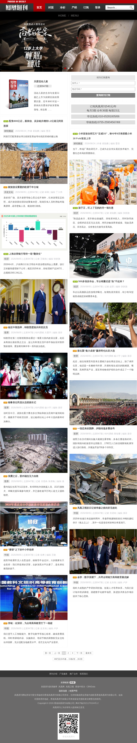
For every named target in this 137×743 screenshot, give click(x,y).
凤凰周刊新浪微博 (49, 686)
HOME (62, 15)
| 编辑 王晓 (50, 555)
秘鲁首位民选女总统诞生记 (22, 402)
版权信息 (63, 691)
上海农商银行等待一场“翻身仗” (25, 253)
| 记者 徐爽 (39, 555)
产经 (74, 7)
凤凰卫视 (70, 686)
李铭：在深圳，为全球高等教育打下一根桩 (30, 623)
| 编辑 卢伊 (122, 582)
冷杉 (62, 7)
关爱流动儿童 (41, 81)
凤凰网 (61, 686)
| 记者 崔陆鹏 (110, 213)
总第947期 (42, 86)
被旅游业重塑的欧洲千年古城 (23, 187)
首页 (39, 7)
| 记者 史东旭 (110, 582)
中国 (76, 513)
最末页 (89, 653)
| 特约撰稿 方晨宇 (43, 332)
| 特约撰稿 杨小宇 (112, 356)
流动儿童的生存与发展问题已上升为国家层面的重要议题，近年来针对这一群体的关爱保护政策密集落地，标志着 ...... (46, 101)
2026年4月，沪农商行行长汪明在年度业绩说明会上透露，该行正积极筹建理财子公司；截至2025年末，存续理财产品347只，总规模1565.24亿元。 (34, 268)
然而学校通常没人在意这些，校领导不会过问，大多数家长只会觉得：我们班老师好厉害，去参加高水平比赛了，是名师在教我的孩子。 (34, 564)
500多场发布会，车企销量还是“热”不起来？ (101, 281)
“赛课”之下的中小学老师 (21, 549)
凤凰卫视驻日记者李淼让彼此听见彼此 (97, 507)
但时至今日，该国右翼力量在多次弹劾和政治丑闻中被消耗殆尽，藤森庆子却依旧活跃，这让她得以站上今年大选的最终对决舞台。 (34, 417)
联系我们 (84, 674)
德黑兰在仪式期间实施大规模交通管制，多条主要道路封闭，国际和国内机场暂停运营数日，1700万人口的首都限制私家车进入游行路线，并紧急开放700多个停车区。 (103, 443)
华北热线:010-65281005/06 (103, 116)
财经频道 (8, 131)
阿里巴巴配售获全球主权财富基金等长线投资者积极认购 (31, 136)
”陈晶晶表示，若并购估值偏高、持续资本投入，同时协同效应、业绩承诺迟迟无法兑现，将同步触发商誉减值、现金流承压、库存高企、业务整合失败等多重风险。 (103, 222)
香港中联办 (80, 686)
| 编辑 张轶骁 (123, 213)
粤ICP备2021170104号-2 (87, 703)
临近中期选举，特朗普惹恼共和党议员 (28, 327)
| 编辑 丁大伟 (56, 192)
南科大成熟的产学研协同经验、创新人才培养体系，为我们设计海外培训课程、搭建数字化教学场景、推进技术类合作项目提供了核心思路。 (103, 592)
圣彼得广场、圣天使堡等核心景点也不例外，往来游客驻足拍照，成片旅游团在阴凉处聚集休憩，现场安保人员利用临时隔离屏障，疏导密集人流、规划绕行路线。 (34, 201)
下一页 (79, 653)
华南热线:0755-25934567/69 (103, 122)
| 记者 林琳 (44, 192)
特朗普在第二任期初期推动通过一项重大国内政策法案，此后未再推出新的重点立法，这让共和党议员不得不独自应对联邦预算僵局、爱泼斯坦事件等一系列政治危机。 (34, 342)
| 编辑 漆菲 (57, 332)
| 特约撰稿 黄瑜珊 (112, 433)
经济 (76, 213)
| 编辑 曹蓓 (45, 131)
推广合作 (74, 674)
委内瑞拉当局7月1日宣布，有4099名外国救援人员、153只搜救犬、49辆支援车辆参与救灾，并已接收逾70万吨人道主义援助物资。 (34, 491)
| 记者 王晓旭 (40, 259)
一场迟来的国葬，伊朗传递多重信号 (96, 428)
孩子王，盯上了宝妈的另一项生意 (95, 207)
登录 (97, 7)
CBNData (91, 686)
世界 (6, 332)
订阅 (86, 7)
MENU (75, 15)
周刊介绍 (53, 674)
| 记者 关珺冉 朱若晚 (45, 481)
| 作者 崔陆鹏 (33, 131)
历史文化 (8, 192)
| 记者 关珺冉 (110, 513)
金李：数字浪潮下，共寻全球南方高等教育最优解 (103, 577)
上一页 (57, 653)
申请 (72, 682)
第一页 (48, 653)
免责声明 (73, 691)
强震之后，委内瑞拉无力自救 (23, 476)
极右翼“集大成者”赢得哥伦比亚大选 (96, 350)
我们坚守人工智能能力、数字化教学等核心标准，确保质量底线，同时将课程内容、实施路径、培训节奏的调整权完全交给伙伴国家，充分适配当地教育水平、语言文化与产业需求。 (34, 638)
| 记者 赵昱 (109, 286)
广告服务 (63, 674)
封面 (51, 7)
